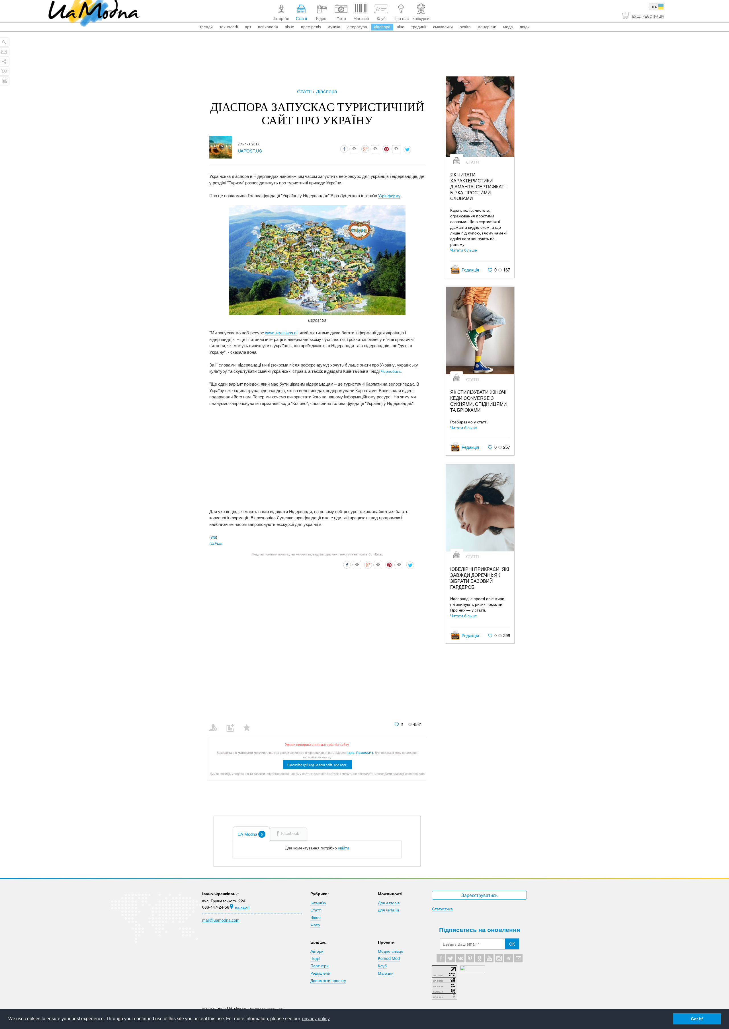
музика (333, 26)
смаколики (443, 26)
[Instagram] (499, 958)
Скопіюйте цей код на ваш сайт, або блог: (317, 764)
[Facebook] (441, 958)
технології (229, 26)
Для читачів (388, 910)
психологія (268, 26)
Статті (305, 91)
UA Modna (250, 834)
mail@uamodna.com (220, 920)
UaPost (215, 543)
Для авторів (389, 902)
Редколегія (320, 973)
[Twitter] (450, 958)
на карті (242, 907)
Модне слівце (390, 951)
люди (525, 26)
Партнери (319, 965)
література (357, 26)
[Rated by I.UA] (472, 972)
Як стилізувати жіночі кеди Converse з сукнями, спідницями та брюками (478, 401)
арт (248, 26)
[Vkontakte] (460, 958)
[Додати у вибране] (249, 723)
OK (512, 944)
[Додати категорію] (232, 723)
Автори (316, 951)
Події (315, 958)
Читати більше (463, 250)
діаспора (382, 26)
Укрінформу (389, 195)
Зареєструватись (479, 895)
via (213, 537)
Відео (315, 917)
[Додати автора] (215, 723)
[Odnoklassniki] (479, 958)
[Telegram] (508, 958)
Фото (315, 924)
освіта (465, 26)
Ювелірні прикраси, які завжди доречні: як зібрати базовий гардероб (479, 578)
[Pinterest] (470, 958)
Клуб (382, 965)
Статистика (442, 908)
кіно (400, 26)
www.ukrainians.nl (281, 333)
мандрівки (487, 26)
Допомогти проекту (328, 980)
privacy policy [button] (316, 1018)
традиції (418, 26)
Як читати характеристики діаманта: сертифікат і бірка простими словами (478, 186)
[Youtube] (489, 958)
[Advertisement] (364, 60)
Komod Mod (389, 958)
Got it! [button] (697, 1018)
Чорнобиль (391, 371)
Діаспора (326, 91)
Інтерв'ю (318, 902)
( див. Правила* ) (360, 752)
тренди (206, 26)
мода (508, 26)
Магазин (386, 973)
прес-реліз (311, 26)
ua (654, 6)
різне (289, 26)
